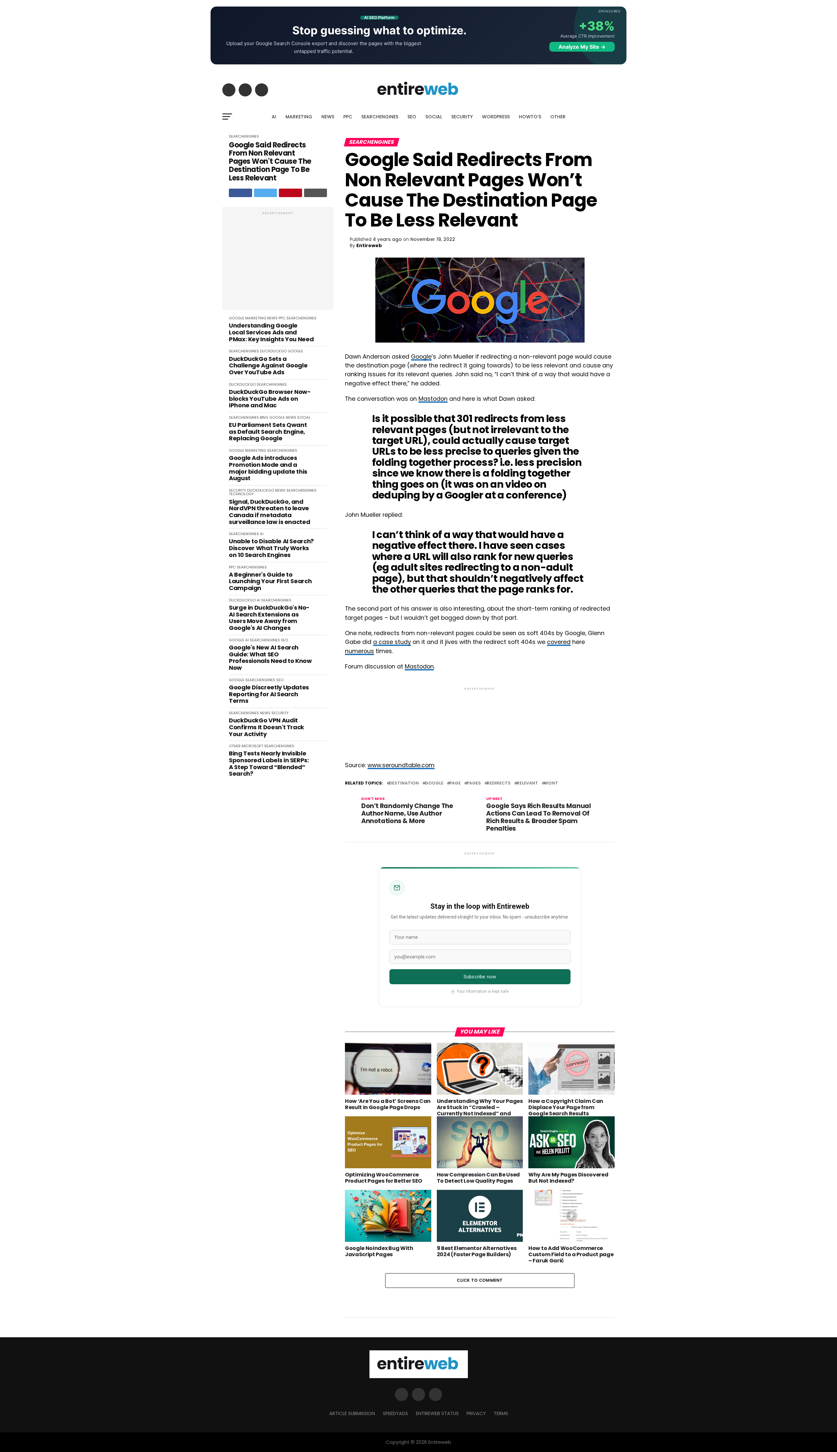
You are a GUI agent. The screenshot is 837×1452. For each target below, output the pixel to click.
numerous (359, 651)
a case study (392, 642)
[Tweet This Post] (265, 193)
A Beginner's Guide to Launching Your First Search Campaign (270, 581)
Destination (404, 783)
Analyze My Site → (582, 46)
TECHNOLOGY (241, 494)
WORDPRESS (496, 116)
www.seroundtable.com (401, 765)
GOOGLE (236, 318)
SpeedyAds (395, 1413)
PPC (347, 116)
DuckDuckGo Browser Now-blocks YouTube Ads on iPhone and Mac (270, 399)
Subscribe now (480, 977)
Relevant (527, 783)
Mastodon (433, 399)
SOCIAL (433, 116)
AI (274, 116)
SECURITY (462, 116)
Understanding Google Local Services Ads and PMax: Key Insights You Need (271, 332)
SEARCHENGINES (379, 116)
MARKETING (298, 116)
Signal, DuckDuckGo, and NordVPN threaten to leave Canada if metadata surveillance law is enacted (269, 512)
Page (455, 783)
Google (421, 357)
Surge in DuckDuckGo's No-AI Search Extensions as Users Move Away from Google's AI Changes (269, 618)
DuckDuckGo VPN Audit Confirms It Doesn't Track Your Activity (266, 727)
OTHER (558, 116)
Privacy (476, 1413)
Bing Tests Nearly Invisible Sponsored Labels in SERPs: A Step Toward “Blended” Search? (269, 763)
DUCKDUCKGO (273, 351)
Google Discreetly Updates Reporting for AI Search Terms (269, 694)
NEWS (327, 116)
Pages (474, 783)
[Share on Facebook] (240, 193)
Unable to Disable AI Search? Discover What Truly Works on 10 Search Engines (271, 548)
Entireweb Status (437, 1413)
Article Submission (352, 1413)
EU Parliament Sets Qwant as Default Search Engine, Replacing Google (268, 432)
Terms (501, 1413)
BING (264, 417)
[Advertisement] (277, 262)
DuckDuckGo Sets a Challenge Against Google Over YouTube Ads (268, 366)
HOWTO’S (530, 116)
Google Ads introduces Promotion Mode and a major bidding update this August (268, 468)
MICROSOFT (252, 746)
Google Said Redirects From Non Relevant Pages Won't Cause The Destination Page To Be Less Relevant (270, 161)
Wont (551, 783)
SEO (411, 116)
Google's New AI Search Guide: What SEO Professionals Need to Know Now (270, 657)
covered (559, 642)
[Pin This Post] (290, 193)
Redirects (499, 783)
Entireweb (369, 245)
